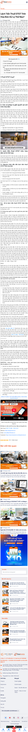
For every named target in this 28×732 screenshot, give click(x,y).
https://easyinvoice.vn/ (10, 430)
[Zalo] (8, 729)
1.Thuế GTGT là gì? (7, 61)
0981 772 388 (14, 334)
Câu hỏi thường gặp (14, 723)
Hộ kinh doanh (18, 684)
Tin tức (2, 687)
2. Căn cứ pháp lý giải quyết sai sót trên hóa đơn (14, 63)
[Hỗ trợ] (25, 729)
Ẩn (18, 59)
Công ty (2, 681)
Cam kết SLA (24, 721)
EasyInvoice (3, 684)
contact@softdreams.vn (9, 432)
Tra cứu (2, 707)
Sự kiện (2, 691)
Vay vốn (2, 704)
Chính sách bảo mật (15, 721)
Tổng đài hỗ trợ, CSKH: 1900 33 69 (11, 676)
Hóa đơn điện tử (10, 328)
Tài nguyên (3, 698)
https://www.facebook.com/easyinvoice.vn (16, 435)
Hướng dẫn (3, 701)
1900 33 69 (21, 334)
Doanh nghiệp (18, 681)
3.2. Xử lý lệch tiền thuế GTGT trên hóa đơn (14, 72)
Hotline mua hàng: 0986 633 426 (10, 673)
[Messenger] (3, 729)
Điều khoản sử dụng (5, 721)
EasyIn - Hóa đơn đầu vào (21, 687)
